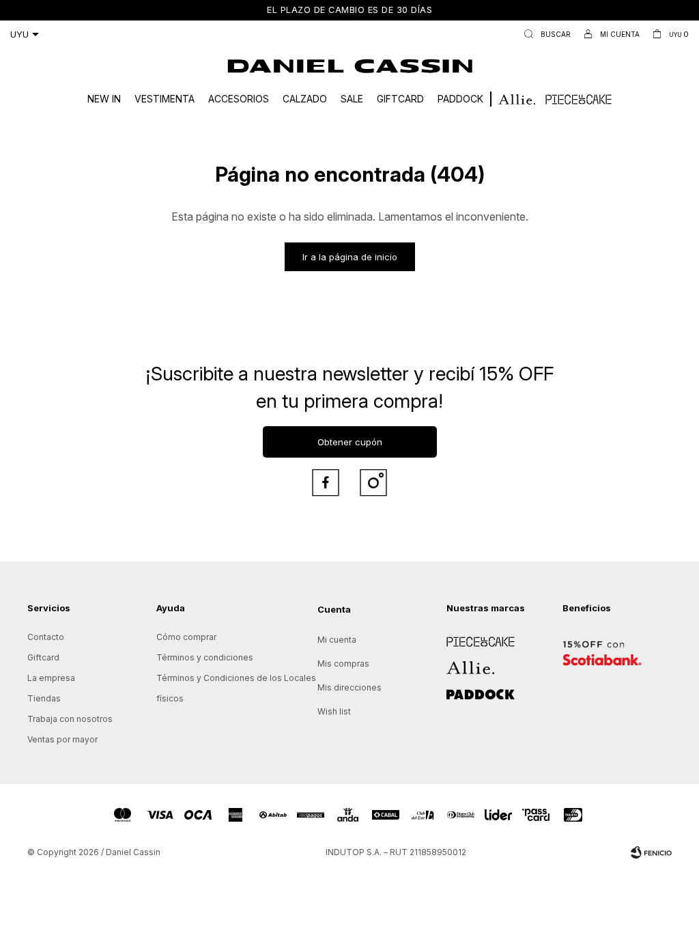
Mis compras (343, 663)
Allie (454, 663)
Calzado (305, 99)
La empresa (51, 678)
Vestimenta (164, 99)
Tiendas (44, 698)
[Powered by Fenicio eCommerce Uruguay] (651, 852)
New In (104, 99)
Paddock (460, 99)
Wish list (334, 711)
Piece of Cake (475, 637)
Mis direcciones (349, 687)
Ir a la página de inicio (349, 256)
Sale (352, 99)
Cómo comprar (186, 637)
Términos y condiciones (204, 657)
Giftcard (400, 99)
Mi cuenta (336, 640)
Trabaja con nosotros (70, 719)
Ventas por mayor (62, 739)
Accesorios (238, 99)
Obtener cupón (349, 441)
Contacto (45, 637)
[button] (544, 34)
